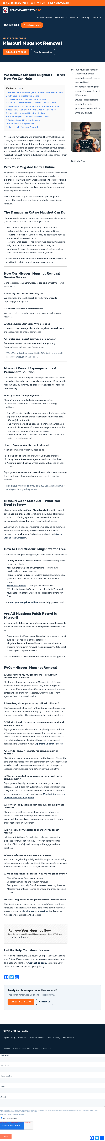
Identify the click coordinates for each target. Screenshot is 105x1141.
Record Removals (44, 17)
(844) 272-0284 (11, 25)
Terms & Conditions (37, 1037)
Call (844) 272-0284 (16, 52)
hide (20, 88)
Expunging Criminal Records (49, 743)
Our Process (61, 17)
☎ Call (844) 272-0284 (15, 2)
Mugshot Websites (16, 585)
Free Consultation (32, 25)
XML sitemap (68, 1037)
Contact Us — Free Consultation (50, 3)
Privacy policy (54, 1037)
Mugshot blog (9, 1037)
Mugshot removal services (35, 911)
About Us (73, 17)
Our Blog (85, 17)
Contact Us (44, 1001)
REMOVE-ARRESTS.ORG (15, 1030)
